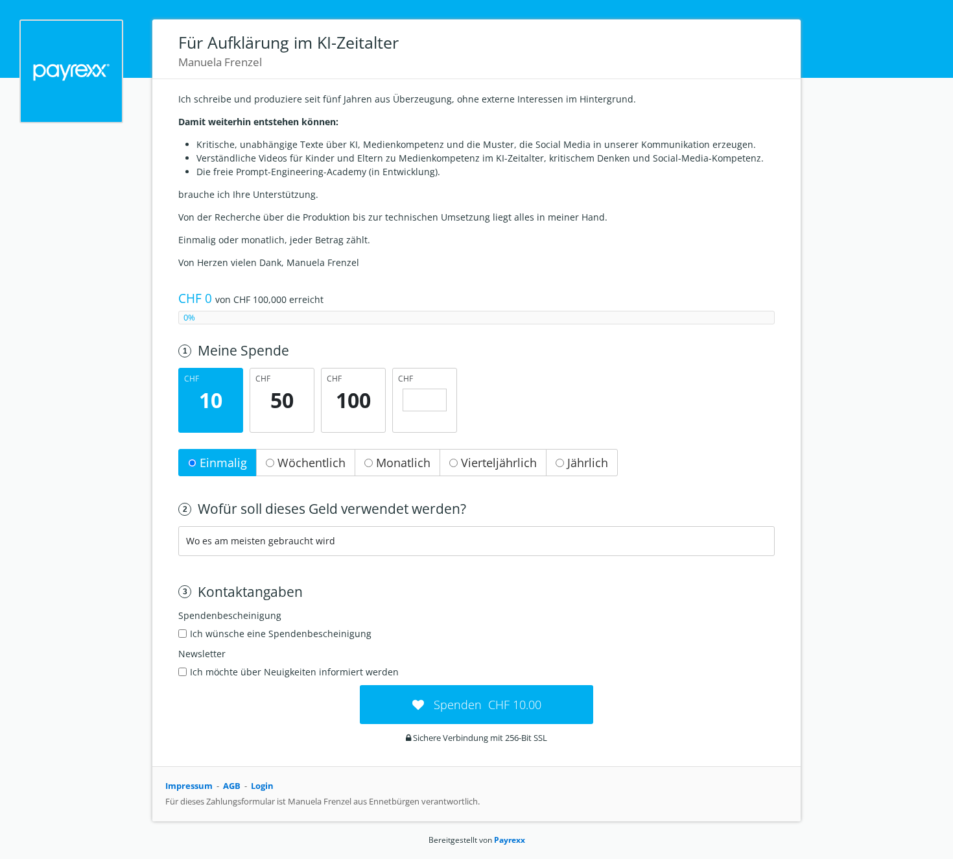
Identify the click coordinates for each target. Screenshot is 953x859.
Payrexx (509, 839)
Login (262, 786)
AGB (232, 786)
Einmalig (221, 462)
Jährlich (586, 462)
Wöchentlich (310, 462)
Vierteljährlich (497, 462)
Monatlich (401, 462)
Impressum (189, 786)
